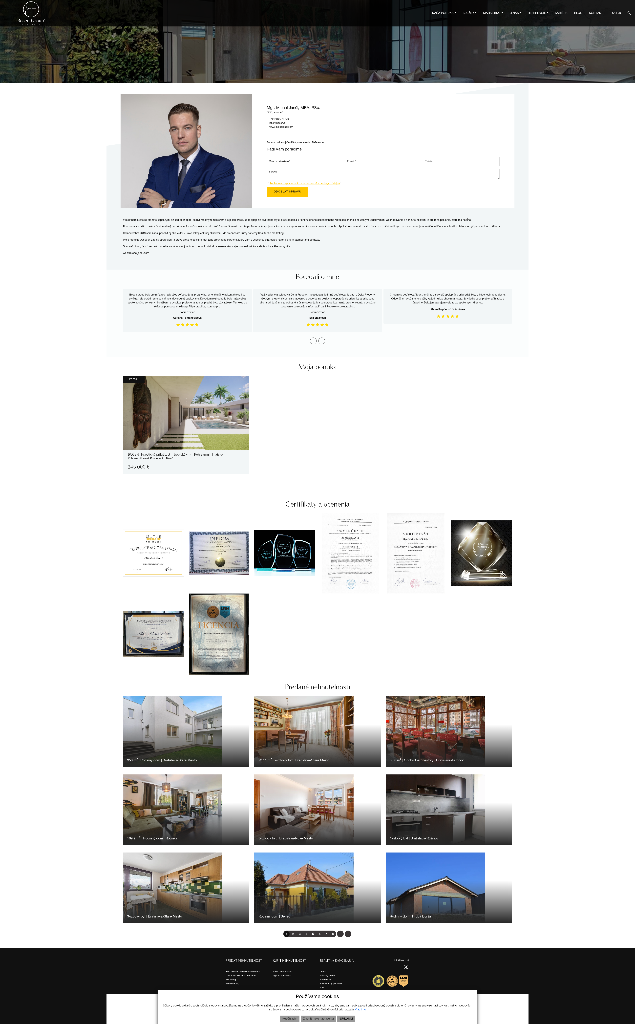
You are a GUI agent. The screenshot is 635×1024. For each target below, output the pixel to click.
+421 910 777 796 (279, 119)
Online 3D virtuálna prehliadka (241, 976)
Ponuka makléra (276, 142)
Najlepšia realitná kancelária (248, 246)
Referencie (318, 142)
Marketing (231, 980)
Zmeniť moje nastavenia (318, 1018)
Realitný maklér (328, 976)
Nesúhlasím (289, 1018)
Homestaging (232, 984)
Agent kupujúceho (282, 976)
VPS (322, 988)
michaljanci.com (139, 253)
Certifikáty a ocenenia (298, 142)
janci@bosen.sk (277, 123)
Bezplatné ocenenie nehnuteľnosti (243, 972)
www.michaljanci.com (281, 127)
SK (613, 13)
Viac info (360, 1009)
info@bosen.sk (401, 960)
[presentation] (313, 341)
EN (619, 13)
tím (173, 227)
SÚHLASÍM (346, 1018)
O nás (323, 972)
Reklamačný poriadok (331, 984)
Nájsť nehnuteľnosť (282, 972)
